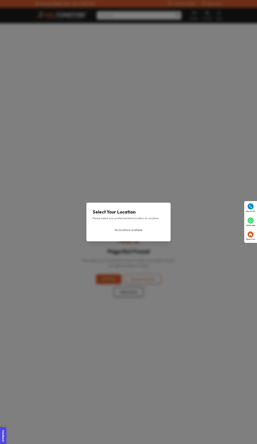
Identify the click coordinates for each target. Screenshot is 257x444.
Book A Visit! (129, 260)
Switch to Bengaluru (131, 237)
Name (100, 177)
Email (100, 192)
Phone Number (106, 207)
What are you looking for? (112, 222)
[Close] (160, 165)
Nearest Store (105, 243)
